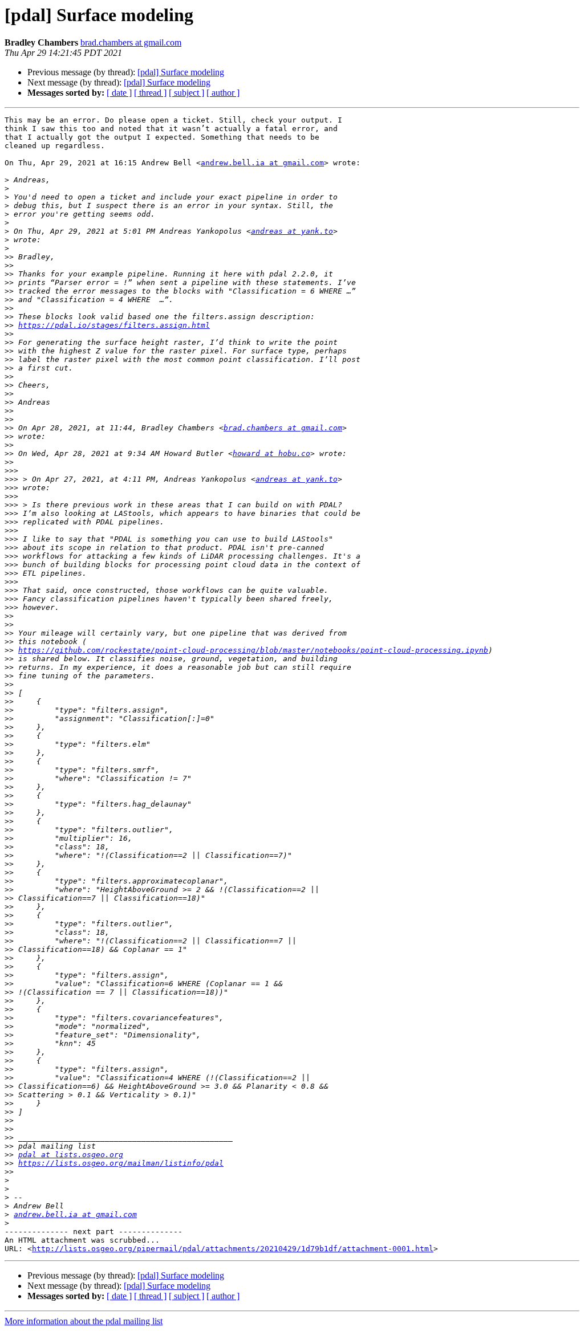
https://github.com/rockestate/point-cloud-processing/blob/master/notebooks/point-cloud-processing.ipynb (253, 650)
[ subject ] (186, 92)
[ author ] (223, 92)
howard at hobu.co (271, 453)
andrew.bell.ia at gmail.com (262, 162)
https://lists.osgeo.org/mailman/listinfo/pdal (121, 1163)
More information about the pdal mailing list (84, 1321)
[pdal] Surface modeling (180, 72)
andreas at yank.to (292, 231)
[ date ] (119, 92)
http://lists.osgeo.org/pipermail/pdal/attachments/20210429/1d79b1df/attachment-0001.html (232, 1248)
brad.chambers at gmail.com (130, 42)
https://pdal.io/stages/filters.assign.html (114, 325)
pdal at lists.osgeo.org (70, 1154)
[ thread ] (150, 92)
